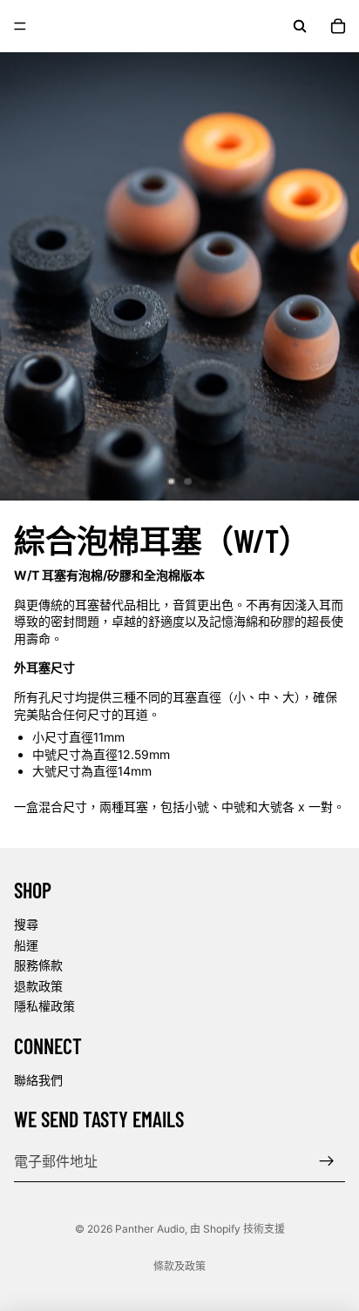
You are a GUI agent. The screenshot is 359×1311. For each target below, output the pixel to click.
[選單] (20, 26)
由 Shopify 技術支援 (237, 1228)
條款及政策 (179, 1266)
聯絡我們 (38, 1079)
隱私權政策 (44, 1005)
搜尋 (26, 924)
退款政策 (38, 985)
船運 (26, 944)
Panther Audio (150, 1228)
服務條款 (38, 965)
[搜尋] (300, 26)
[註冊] (326, 1161)
